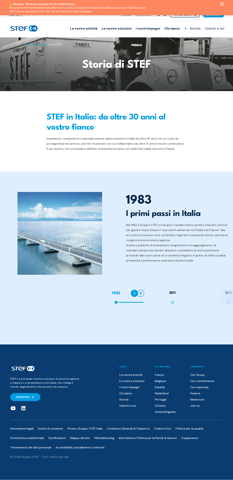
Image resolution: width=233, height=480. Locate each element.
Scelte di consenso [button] (50, 428)
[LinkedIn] (23, 408)
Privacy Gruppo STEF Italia (85, 428)
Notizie (195, 28)
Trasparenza (189, 438)
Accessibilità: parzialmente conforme (80, 447)
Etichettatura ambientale (27, 438)
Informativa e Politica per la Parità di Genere (148, 438)
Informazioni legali (21, 428)
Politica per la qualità (189, 428)
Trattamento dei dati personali (30, 447)
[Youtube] (13, 408)
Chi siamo (172, 28)
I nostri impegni (148, 28)
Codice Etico (162, 428)
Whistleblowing (104, 438)
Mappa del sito (80, 438)
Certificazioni (57, 438)
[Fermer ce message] (222, 4)
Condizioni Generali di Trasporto (128, 428)
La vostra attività (83, 28)
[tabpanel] (123, 233)
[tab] (173, 296)
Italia (26, 44)
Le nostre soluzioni (116, 28)
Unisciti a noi (214, 28)
